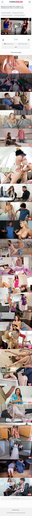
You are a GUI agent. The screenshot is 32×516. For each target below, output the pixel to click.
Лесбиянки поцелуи (17, 12)
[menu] (2, 1)
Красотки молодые (19, 15)
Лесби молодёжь (6, 12)
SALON (16, 2)
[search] (29, 1)
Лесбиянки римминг (7, 15)
